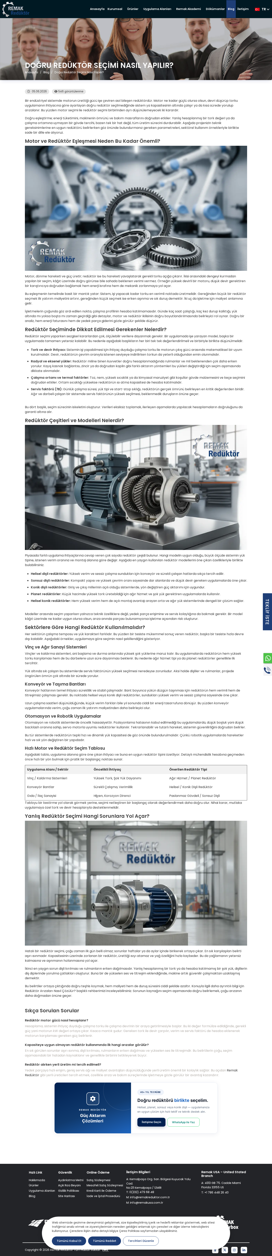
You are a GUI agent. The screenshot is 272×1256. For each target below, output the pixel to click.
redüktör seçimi (95, 110)
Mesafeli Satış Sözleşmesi (105, 1185)
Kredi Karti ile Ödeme (101, 1191)
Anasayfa (97, 9)
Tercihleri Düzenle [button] (141, 1241)
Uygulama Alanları (157, 9)
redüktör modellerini (180, 560)
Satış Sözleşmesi (98, 1180)
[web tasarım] (105, 1250)
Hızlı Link (35, 1172)
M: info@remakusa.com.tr (144, 1203)
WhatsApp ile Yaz (183, 1122)
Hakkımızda (37, 1180)
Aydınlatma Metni (70, 1180)
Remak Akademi (188, 9)
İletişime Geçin (151, 1122)
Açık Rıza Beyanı (69, 1185)
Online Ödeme (98, 1172)
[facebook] (215, 1250)
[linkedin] (244, 1250)
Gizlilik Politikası (68, 1191)
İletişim (243, 9)
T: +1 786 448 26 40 (215, 1192)
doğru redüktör (98, 105)
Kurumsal (115, 9)
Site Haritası (66, 1196)
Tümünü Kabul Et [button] (69, 1241)
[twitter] (225, 1250)
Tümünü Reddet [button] (104, 1241)
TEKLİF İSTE (267, 612)
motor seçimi (68, 110)
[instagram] (234, 1250)
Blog (231, 9)
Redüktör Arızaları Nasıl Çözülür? (50, 991)
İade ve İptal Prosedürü (103, 1196)
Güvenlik (65, 1172)
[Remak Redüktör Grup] (16, 9)
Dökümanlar (215, 9)
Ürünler (132, 9)
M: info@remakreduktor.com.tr (148, 1197)
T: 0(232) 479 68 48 (140, 1192)
